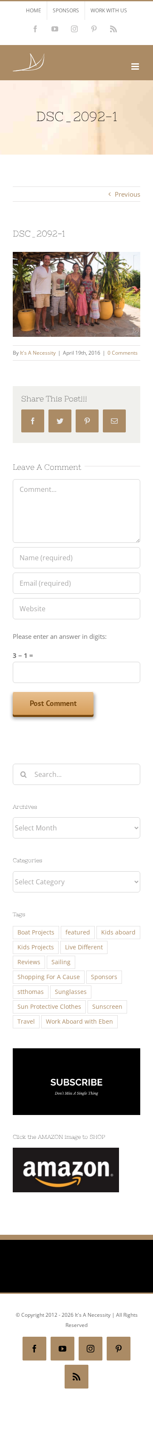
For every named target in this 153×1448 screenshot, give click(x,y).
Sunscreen (107, 1006)
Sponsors (104, 977)
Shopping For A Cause (48, 977)
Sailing (61, 962)
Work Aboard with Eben (79, 1021)
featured (77, 932)
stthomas (30, 992)
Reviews (28, 962)
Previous (127, 194)
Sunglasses (71, 992)
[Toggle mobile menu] (135, 66)
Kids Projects (35, 947)
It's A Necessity (38, 352)
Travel (26, 1021)
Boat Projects (35, 932)
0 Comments (123, 352)
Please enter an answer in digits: (60, 636)
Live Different (84, 947)
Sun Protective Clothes (49, 1006)
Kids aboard (118, 932)
